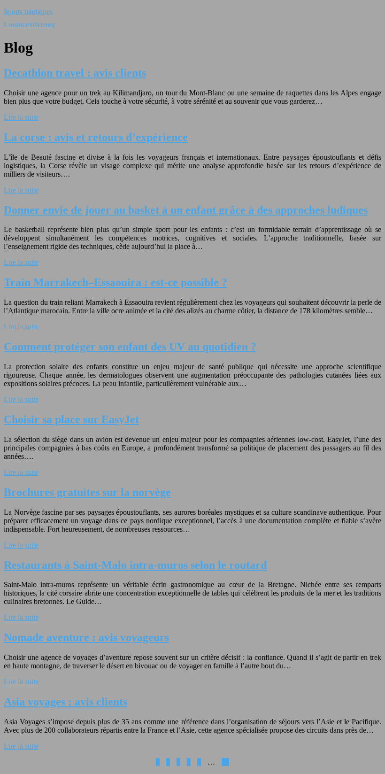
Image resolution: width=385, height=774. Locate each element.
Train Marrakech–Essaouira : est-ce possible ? (115, 282)
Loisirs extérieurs (29, 25)
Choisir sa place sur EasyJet (71, 419)
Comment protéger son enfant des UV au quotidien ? (130, 347)
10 (225, 762)
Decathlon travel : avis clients (75, 73)
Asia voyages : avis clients (65, 702)
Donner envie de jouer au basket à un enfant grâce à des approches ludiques (186, 210)
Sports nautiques (28, 11)
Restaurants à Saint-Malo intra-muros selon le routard (135, 565)
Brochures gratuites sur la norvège (87, 492)
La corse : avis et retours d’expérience (96, 137)
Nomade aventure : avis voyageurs (86, 637)
